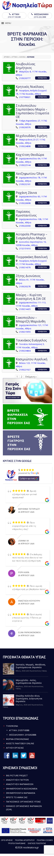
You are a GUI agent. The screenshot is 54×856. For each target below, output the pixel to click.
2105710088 (23, 730)
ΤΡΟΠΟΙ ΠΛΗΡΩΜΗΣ (16, 843)
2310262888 (30, 734)
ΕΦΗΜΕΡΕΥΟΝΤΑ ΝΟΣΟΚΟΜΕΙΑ (21, 788)
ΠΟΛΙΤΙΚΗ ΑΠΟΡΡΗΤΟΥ (25, 840)
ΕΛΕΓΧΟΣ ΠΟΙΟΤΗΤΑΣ (37, 843)
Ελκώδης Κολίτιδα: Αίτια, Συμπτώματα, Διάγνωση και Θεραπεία (29, 698)
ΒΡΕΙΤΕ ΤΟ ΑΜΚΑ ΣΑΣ (17, 797)
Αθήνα (22, 57)
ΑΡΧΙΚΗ (7, 57)
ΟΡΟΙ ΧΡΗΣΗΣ (7, 840)
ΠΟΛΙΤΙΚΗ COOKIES (45, 840)
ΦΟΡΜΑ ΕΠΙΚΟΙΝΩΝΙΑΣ (17, 739)
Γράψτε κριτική (27, 478)
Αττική (14, 57)
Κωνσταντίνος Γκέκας (38, 671)
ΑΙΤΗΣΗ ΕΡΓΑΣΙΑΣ (15, 747)
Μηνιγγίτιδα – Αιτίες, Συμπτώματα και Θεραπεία (28, 681)
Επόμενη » (31, 376)
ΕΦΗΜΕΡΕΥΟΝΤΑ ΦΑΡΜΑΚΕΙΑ (20, 793)
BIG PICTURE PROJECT (17, 775)
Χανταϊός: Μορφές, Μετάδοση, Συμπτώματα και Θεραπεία (31, 666)
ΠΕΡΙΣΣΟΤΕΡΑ (42, 78)
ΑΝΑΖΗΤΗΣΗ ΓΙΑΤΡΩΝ (17, 779)
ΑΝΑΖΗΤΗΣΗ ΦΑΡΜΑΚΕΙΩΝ (19, 784)
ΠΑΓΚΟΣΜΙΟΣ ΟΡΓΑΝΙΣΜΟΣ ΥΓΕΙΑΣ (23, 801)
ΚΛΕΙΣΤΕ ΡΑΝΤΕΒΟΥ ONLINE (20, 743)
